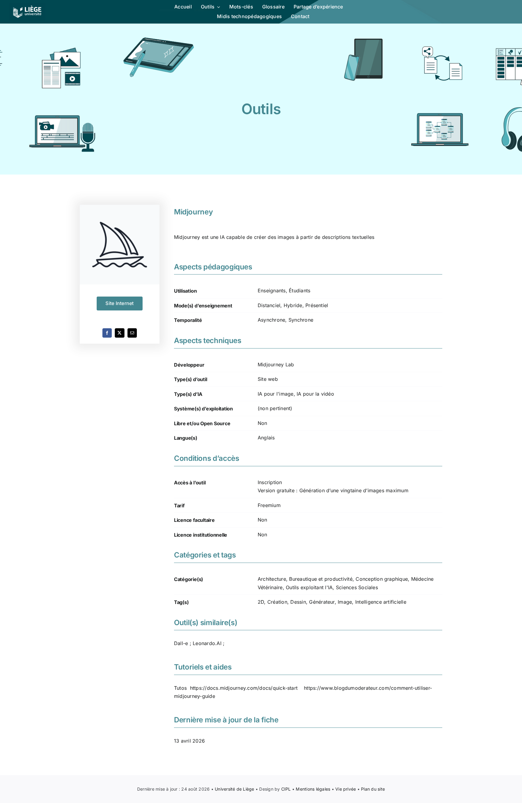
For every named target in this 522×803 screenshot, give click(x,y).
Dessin (298, 602)
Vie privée (345, 789)
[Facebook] (107, 333)
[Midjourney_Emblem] (120, 244)
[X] (119, 333)
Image (345, 602)
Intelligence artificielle (380, 602)
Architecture (272, 579)
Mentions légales (313, 789)
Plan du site (373, 789)
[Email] (132, 333)
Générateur (321, 602)
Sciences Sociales (357, 587)
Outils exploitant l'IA (309, 587)
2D (261, 602)
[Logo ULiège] (27, 5)
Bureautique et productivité (320, 579)
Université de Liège (234, 789)
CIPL (286, 789)
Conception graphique (382, 579)
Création (277, 602)
